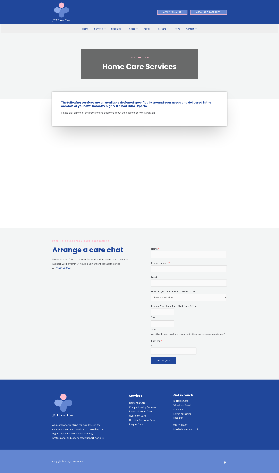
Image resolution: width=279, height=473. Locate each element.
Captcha (156, 341)
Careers (162, 28)
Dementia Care (137, 402)
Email (155, 277)
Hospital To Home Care (142, 420)
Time (153, 329)
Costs (132, 28)
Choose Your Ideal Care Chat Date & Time (174, 306)
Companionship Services (142, 407)
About (147, 28)
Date (153, 317)
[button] (172, 12)
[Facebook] (225, 462)
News (177, 28)
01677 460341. (63, 268)
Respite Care (136, 424)
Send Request (164, 360)
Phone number (160, 263)
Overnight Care (137, 415)
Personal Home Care (140, 411)
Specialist (116, 28)
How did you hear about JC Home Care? (173, 291)
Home (85, 28)
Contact (190, 28)
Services (98, 28)
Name (155, 248)
